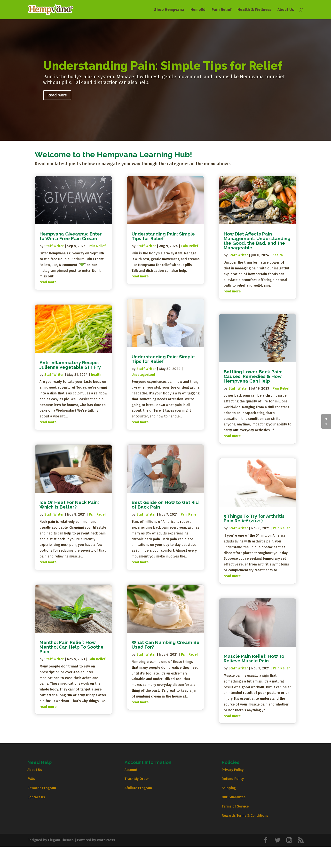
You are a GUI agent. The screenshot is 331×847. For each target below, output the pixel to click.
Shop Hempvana (169, 10)
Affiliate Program (138, 788)
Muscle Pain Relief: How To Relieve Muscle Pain (254, 658)
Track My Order (137, 779)
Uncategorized (143, 375)
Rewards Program (41, 788)
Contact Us (36, 797)
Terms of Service (235, 806)
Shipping (229, 788)
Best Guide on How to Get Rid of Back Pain (165, 505)
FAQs (31, 779)
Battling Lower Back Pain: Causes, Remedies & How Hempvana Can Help (253, 376)
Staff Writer (54, 246)
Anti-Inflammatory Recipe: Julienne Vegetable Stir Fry (70, 365)
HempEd (197, 10)
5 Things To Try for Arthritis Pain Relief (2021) (254, 518)
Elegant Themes (61, 840)
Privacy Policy (233, 770)
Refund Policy (233, 779)
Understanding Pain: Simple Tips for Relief (162, 65)
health (96, 375)
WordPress (106, 840)
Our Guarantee (233, 797)
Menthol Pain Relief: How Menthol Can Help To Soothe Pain (71, 647)
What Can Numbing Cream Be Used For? (165, 645)
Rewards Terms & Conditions (245, 816)
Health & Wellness (254, 10)
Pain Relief (221, 10)
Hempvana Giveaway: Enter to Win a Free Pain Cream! (70, 236)
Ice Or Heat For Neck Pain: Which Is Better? (69, 505)
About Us (285, 10)
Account (131, 770)
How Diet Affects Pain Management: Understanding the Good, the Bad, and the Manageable (257, 240)
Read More (57, 95)
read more (47, 282)
